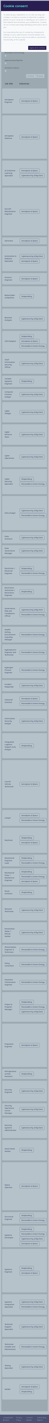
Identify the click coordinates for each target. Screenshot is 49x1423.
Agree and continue (37, 48)
